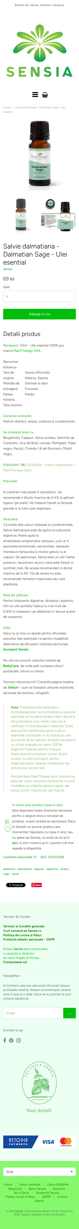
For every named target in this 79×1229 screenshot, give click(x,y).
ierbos (64, 869)
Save (38, 885)
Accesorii (59, 1188)
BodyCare (15, 1188)
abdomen (9, 869)
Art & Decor (21, 1192)
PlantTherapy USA (26, 351)
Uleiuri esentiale (29, 1184)
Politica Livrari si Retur (20, 1196)
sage (6, 874)
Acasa (7, 107)
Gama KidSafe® (58, 1184)
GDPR (46, 1196)
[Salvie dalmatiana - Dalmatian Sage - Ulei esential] (21, 214)
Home (8, 1184)
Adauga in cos (39, 314)
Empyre (36, 1214)
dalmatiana (25, 869)
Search (39, 1201)
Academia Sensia (47, 1192)
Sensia (7, 269)
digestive (52, 869)
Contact (62, 1196)
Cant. (6, 287)
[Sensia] (39, 50)
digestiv (39, 869)
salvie (15, 874)
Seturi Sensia (37, 1188)
